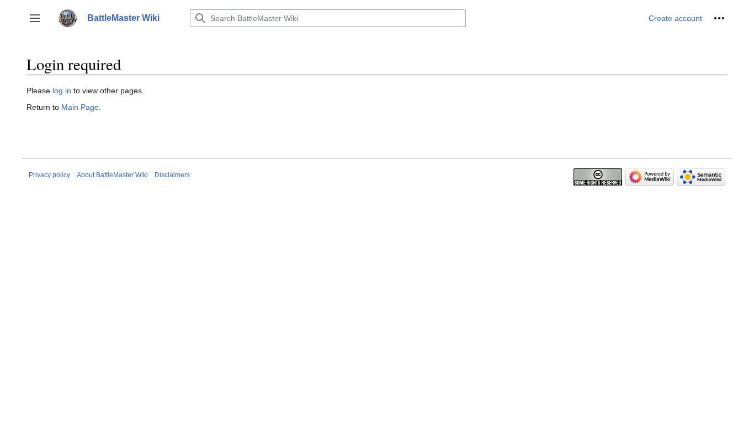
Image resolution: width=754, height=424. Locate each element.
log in (61, 90)
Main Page (80, 107)
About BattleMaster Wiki (112, 175)
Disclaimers (172, 175)
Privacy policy (49, 175)
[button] (34, 18)
